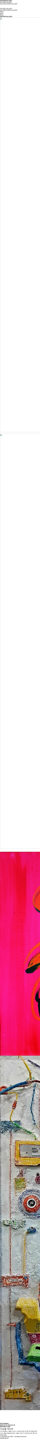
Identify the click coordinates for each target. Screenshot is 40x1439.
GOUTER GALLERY (6, 2)
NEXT (2, 13)
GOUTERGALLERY (6, 1)
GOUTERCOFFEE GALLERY (9, 4)
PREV (2, 12)
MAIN (1, 15)
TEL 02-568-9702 (31, 1431)
